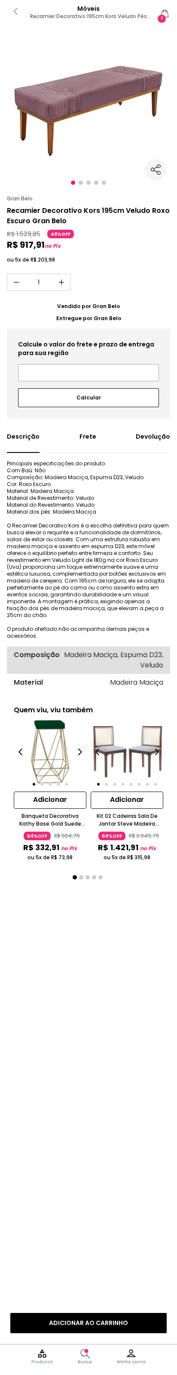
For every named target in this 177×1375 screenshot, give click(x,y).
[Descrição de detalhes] (23, 442)
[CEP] (88, 360)
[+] (61, 282)
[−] (16, 282)
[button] (73, 183)
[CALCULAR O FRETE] (88, 394)
